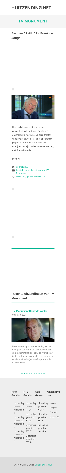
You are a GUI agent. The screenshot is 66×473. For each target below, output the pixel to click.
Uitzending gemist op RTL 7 (31, 428)
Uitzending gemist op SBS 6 (43, 417)
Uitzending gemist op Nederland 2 (19, 422)
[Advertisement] (33, 66)
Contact (53, 412)
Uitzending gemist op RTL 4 (31, 406)
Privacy (53, 408)
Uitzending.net (43, 465)
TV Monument (33, 21)
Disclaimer (55, 417)
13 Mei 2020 (22, 167)
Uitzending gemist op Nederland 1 (19, 408)
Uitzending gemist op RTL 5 (31, 417)
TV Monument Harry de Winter (29, 311)
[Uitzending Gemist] (33, 7)
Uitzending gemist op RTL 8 (31, 439)
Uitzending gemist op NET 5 (43, 406)
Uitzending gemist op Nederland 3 (19, 436)
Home (53, 403)
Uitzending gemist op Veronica (43, 428)
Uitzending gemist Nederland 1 (30, 177)
